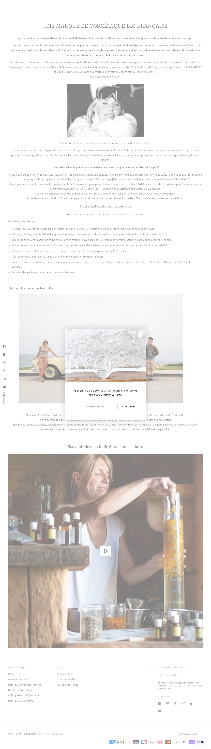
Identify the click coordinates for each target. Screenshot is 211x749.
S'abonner (129, 406)
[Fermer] (140, 334)
